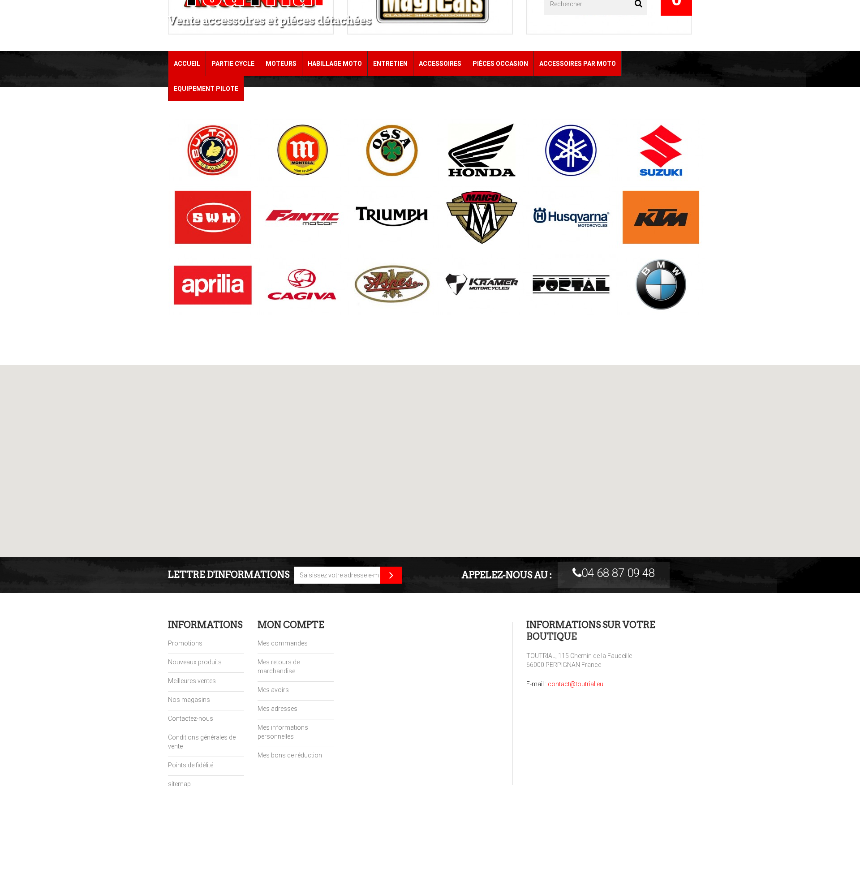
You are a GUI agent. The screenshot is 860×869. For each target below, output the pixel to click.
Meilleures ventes (192, 680)
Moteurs (281, 63)
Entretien (390, 63)
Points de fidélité (190, 765)
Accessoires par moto (577, 63)
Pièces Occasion (500, 63)
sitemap (179, 783)
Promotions (185, 643)
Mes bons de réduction (290, 755)
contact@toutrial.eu (575, 684)
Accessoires (440, 63)
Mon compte (291, 624)
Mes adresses (277, 708)
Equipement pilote (206, 88)
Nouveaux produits (195, 662)
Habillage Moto (335, 63)
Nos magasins (189, 699)
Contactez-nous (190, 718)
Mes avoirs (273, 689)
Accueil (187, 63)
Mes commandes (283, 643)
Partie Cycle (232, 63)
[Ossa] (385, 150)
